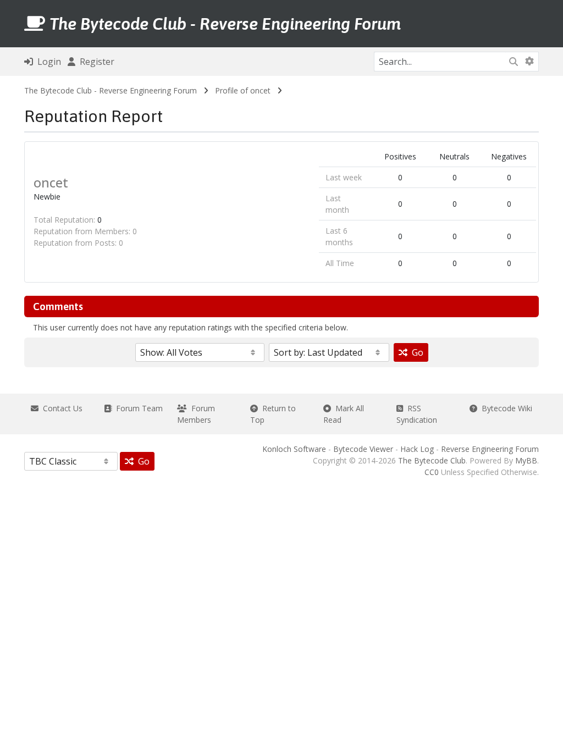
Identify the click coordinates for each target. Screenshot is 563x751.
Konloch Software (294, 449)
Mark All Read (343, 414)
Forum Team (137, 408)
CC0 (431, 472)
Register (94, 62)
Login (47, 62)
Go (415, 352)
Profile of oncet (243, 90)
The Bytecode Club (432, 460)
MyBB (526, 460)
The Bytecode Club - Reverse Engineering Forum (110, 90)
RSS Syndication (416, 414)
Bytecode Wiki (504, 408)
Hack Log (417, 449)
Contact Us (60, 408)
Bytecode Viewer (363, 449)
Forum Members (196, 414)
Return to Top (273, 414)
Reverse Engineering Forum (490, 449)
